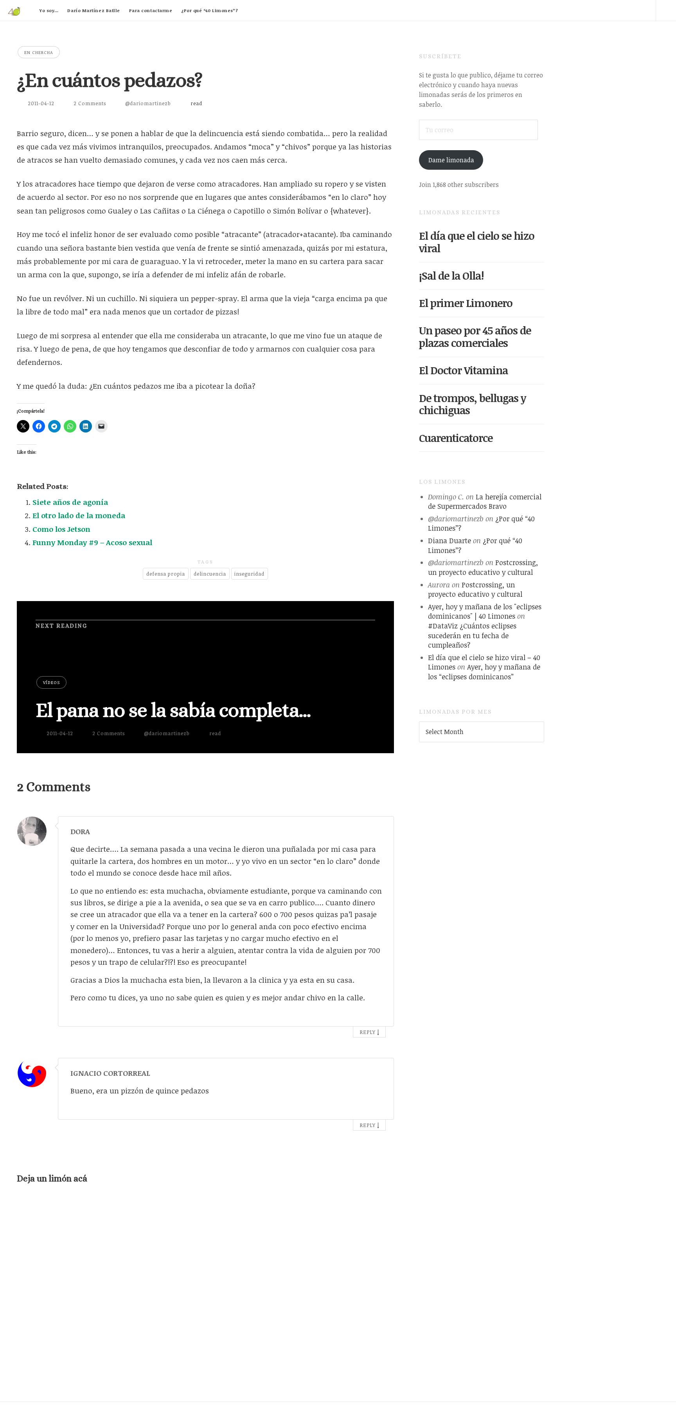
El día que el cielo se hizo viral (476, 241)
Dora (80, 831)
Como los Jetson (61, 529)
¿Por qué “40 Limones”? (209, 10)
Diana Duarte (449, 540)
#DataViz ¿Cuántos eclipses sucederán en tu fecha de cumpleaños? (472, 635)
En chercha (38, 52)
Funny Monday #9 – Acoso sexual (92, 542)
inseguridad (249, 573)
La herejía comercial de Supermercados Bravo (484, 501)
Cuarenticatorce (456, 438)
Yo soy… (49, 10)
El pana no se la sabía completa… (173, 710)
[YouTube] (623, 10)
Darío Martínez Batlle (93, 10)
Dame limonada (451, 160)
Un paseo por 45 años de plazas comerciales (475, 336)
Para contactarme (151, 10)
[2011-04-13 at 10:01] (377, 829)
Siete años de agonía (70, 502)
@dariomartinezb (148, 103)
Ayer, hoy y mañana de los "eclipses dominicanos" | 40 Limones (484, 611)
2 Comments (90, 103)
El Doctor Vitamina (463, 370)
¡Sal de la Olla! (451, 275)
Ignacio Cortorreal (110, 1073)
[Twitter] (578, 10)
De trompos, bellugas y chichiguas (472, 404)
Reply (368, 1032)
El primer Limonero (465, 303)
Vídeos (51, 682)
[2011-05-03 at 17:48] (377, 1071)
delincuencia (210, 573)
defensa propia (165, 573)
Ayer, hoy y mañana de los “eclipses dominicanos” (484, 671)
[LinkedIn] (601, 10)
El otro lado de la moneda (78, 515)
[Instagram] (645, 10)
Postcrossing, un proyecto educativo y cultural (483, 567)
